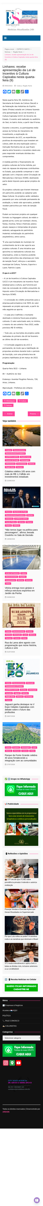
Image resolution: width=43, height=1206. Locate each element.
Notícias (31, 464)
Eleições (30, 515)
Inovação (9, 693)
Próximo (33, 414)
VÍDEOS (16, 525)
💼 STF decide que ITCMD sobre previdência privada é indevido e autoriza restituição (21, 882)
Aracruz (8, 512)
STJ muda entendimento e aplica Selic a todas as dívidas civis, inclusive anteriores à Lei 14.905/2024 (21, 966)
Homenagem (25, 460)
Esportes (22, 577)
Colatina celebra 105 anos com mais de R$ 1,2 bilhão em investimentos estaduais (20, 474)
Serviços (20, 467)
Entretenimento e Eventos (14, 686)
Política (8, 525)
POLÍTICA (7, 1016)
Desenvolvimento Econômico (15, 453)
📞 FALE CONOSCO (11, 1021)
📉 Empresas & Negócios (13, 1005)
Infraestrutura (10, 464)
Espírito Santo (25, 457)
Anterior (10, 414)
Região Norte (27, 86)
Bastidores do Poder (20, 512)
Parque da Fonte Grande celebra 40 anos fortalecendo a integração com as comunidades (21, 758)
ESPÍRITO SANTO (12, 457)
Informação (17, 635)
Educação (30, 683)
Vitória (8, 583)
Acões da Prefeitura (12, 573)
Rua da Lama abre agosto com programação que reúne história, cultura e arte (21, 645)
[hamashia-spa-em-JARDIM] (21, 827)
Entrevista (9, 519)
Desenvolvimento (19, 450)
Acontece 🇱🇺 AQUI (10, 1010)
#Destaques (10, 401)
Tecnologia (28, 696)
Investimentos (21, 464)
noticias (9, 405)
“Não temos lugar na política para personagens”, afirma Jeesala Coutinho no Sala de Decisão (21, 532)
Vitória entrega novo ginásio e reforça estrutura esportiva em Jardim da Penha (20, 590)
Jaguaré (17, 693)
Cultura (19, 86)
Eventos (29, 631)
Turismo (17, 638)
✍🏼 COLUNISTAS (10, 1026)
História (8, 635)
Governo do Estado (12, 460)
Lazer (25, 635)
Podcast (29, 522)
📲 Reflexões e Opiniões (16, 854)
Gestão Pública (11, 522)
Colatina (8, 450)
